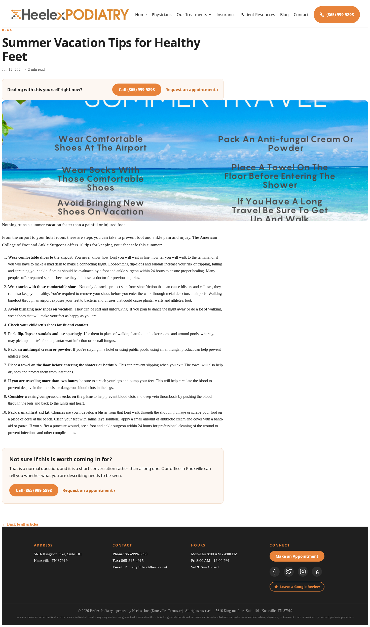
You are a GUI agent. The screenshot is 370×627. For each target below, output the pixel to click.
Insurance (226, 14)
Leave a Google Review (300, 586)
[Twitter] (289, 572)
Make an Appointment (297, 556)
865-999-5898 (136, 554)
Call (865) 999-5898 (137, 89)
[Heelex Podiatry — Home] (70, 14)
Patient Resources (258, 14)
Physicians (162, 14)
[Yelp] (317, 572)
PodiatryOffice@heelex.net (146, 567)
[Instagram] (303, 572)
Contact (301, 14)
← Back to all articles (20, 524)
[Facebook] (275, 572)
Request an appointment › (191, 89)
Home (141, 14)
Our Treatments (192, 14)
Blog (284, 14)
